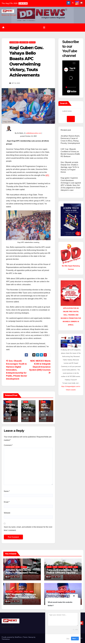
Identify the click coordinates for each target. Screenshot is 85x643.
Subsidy (8, 401)
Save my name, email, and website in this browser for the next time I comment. (28, 528)
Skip (67, 638)
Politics (32, 42)
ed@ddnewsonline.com (33, 133)
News (25, 401)
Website (7, 513)
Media (70, 567)
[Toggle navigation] (44, 27)
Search (63, 103)
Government (14, 42)
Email (7, 502)
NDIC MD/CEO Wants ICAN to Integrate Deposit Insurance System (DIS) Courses (40, 365)
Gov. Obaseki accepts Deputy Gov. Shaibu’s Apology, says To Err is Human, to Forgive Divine (70, 167)
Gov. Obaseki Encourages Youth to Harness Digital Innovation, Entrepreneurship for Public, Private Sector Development (16, 370)
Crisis (55, 567)
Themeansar (6, 639)
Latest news (24, 42)
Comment (8, 445)
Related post (66, 130)
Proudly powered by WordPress (12, 637)
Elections (9, 591)
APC (47, 175)
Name (7, 491)
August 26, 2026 (13, 576)
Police (49, 567)
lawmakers (60, 591)
